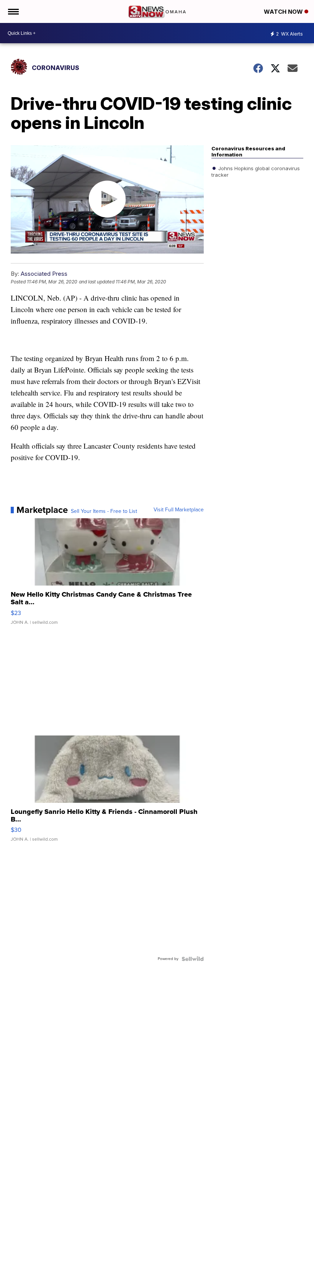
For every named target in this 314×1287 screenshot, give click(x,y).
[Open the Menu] (13, 11)
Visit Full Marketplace (179, 510)
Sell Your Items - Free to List (104, 511)
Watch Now (284, 11)
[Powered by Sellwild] (193, 959)
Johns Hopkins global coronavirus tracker (255, 171)
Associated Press (44, 273)
